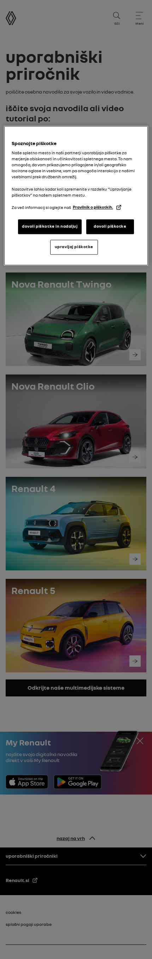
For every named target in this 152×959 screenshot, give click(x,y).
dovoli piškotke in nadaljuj (49, 226)
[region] (76, 195)
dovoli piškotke (110, 226)
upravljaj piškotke (74, 246)
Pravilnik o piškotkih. (93, 207)
